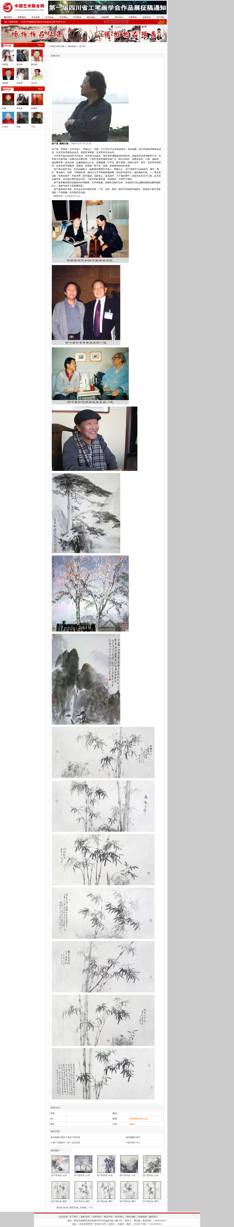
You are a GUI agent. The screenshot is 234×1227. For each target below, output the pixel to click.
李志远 (34, 83)
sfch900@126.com (72, 196)
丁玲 (33, 127)
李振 (18, 127)
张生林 (19, 108)
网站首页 (8, 17)
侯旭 (4, 108)
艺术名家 (36, 17)
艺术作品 (49, 17)
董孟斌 (34, 64)
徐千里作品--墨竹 (59, 1201)
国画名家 (72, 46)
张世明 (19, 83)
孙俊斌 (34, 108)
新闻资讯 (22, 17)
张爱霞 (5, 64)
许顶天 (5, 127)
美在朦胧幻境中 (133, 1137)
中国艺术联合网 (57, 46)
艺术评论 (63, 17)
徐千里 (82, 46)
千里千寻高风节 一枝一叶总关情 (65, 1142)
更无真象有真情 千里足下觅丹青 (65, 1137)
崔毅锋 (5, 83)
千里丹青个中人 (133, 1142)
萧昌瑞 (19, 64)
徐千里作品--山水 (59, 1175)
